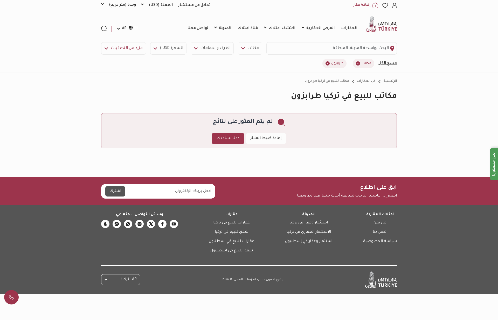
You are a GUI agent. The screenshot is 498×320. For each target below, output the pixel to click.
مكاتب (253, 48)
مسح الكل (387, 63)
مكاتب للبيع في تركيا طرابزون (327, 81)
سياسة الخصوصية (380, 241)
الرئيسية (390, 81)
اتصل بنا (380, 232)
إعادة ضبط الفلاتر (266, 138)
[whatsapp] (128, 224)
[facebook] (162, 224)
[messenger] (117, 224)
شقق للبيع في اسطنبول (231, 251)
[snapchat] (105, 224)
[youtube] (174, 224)
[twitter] (151, 224)
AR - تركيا (129, 280)
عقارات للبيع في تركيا (231, 223)
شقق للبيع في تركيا (231, 232)
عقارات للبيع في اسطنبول (231, 241)
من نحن (380, 223)
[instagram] (139, 224)
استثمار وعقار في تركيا (308, 223)
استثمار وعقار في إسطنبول (308, 241)
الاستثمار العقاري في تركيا (308, 232)
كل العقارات (366, 81)
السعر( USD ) (171, 48)
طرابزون (337, 63)
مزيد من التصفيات (127, 48)
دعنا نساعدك (228, 138)
